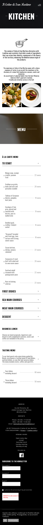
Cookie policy (13, 520)
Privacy (23, 430)
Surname (5, 473)
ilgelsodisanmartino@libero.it (24, 424)
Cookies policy (32, 430)
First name (6, 465)
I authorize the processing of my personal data (18, 490)
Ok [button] (5, 520)
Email (4, 481)
